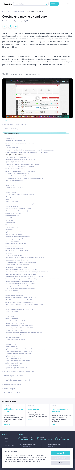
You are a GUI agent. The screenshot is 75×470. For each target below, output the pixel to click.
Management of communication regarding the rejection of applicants (24, 178)
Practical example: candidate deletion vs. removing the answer (22, 204)
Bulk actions (8, 253)
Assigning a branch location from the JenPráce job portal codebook (23, 286)
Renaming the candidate (12, 227)
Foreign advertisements (11, 206)
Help (9, 11)
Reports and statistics (11, 183)
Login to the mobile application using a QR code (18, 208)
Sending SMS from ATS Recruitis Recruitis (16, 251)
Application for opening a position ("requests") (17, 236)
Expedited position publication (13, 234)
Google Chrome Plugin (11, 318)
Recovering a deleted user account (14, 187)
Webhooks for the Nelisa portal (13, 136)
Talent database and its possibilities (15, 141)
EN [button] (68, 4)
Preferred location (10, 222)
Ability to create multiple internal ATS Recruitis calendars (20, 283)
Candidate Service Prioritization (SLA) (15, 176)
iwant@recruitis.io (65, 439)
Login (63, 4)
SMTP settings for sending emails (14, 239)
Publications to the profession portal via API (17, 267)
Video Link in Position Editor (12, 344)
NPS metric (8, 199)
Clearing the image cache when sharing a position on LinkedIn (22, 164)
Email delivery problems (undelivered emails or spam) (20, 288)
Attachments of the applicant (13, 213)
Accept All (60, 453)
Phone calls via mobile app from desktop (16, 335)
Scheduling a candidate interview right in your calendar (20, 171)
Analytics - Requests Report (12, 342)
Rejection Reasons (10, 316)
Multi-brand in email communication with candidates (19, 194)
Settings (60, 463)
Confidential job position (12, 215)
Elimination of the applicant (12, 241)
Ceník (6, 442)
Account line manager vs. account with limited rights (19, 143)
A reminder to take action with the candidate (17, 265)
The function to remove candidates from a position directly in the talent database (27, 272)
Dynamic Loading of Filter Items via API (16, 368)
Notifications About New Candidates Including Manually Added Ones (23, 332)
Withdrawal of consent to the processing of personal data (20, 262)
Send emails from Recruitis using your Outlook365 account (21, 269)
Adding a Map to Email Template (14, 363)
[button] (5, 26)
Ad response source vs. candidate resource (17, 173)
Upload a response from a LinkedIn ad (15, 162)
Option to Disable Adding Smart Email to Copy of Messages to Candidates (25, 349)
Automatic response (10, 246)
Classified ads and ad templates (14, 248)
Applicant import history (11, 201)
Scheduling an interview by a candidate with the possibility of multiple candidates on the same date (32, 279)
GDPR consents (9, 185)
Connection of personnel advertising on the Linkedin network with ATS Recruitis (26, 152)
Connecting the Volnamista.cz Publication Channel (19, 351)
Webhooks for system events (13, 225)
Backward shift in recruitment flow (14, 293)
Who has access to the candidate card (15, 244)
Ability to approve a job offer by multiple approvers (19, 302)
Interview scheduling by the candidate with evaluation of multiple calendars (25, 276)
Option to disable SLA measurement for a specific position (21, 297)
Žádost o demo (9, 445)
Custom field (8, 218)
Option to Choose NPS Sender (13, 356)
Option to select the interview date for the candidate (19, 281)
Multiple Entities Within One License (15, 339)
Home (4, 11)
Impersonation (9, 138)
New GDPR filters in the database (14, 180)
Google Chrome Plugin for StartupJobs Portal (17, 361)
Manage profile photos (11, 148)
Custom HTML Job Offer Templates (14, 330)
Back (6, 121)
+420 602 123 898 (46, 439)
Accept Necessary (60, 458)
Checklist (7, 307)
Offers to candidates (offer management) (16, 211)
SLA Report (8, 314)
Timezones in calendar (11, 311)
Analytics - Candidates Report (13, 358)
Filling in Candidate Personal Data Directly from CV (19, 325)
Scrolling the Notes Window (12, 365)
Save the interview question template (15, 169)
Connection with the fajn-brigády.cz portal (16, 260)
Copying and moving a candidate (14, 155)
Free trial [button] (54, 4)
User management (10, 192)
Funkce (7, 438)
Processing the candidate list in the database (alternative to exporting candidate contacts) (29, 150)
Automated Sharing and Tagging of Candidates (18, 354)
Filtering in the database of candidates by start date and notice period (24, 304)
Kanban (7, 145)
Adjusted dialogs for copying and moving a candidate (19, 166)
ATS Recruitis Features (19, 11)
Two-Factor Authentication (12, 337)
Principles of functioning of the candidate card (17, 157)
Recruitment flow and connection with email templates (20, 159)
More (6, 424)
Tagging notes (9, 229)
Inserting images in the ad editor (14, 295)
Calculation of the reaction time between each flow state (20, 274)
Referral (7, 190)
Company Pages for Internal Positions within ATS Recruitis (21, 328)
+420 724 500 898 (27, 439)
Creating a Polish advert (11, 290)
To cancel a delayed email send (13, 255)
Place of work (9, 220)
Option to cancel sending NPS (13, 232)
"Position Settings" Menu (12, 347)
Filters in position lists (11, 197)
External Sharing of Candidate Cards (15, 321)
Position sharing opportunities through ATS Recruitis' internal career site (25, 258)
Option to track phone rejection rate (15, 323)
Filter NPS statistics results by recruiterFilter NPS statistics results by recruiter (26, 300)
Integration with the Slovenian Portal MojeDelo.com (19, 309)
